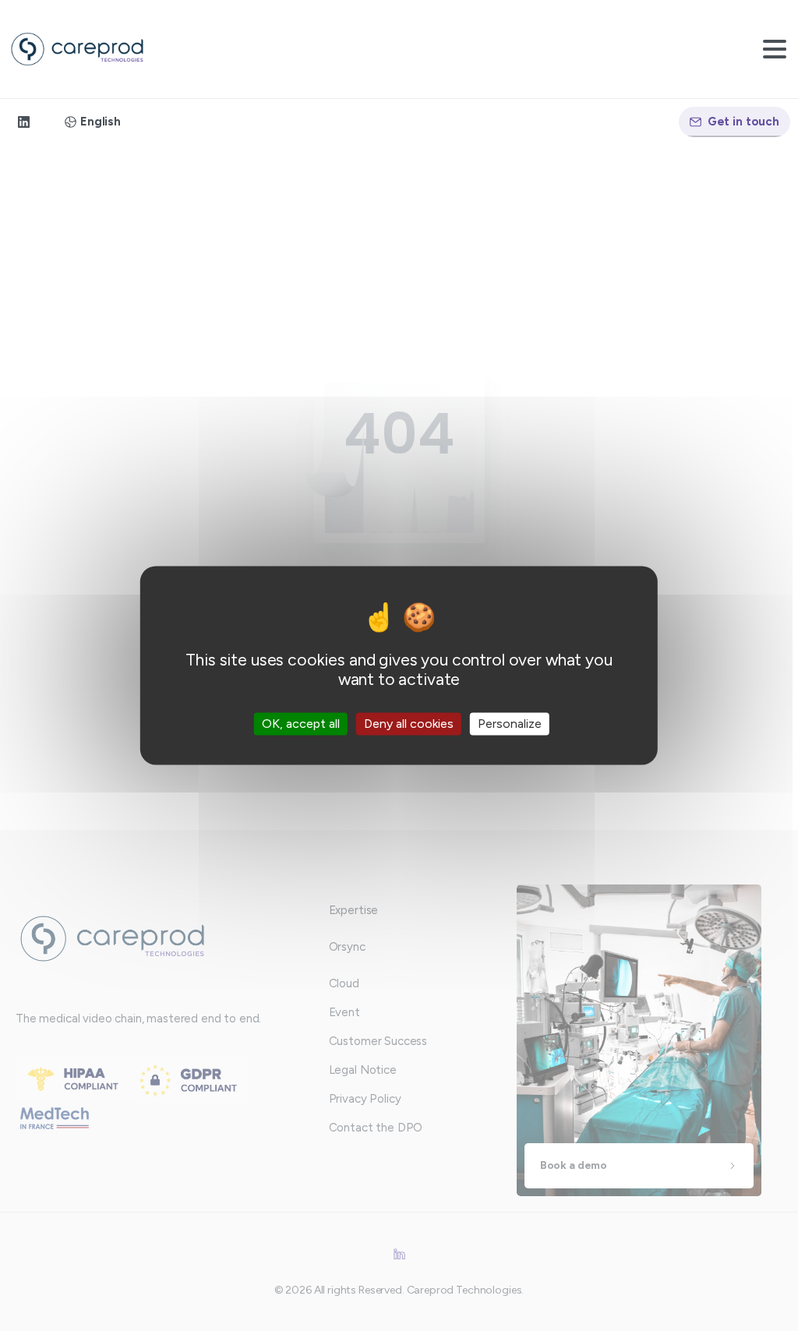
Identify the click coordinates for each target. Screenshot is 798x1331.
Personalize (510, 723)
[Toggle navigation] (774, 49)
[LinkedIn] (24, 122)
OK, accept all (301, 723)
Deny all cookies (409, 723)
